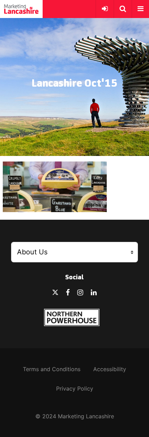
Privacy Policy (74, 388)
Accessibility (109, 369)
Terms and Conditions (51, 369)
